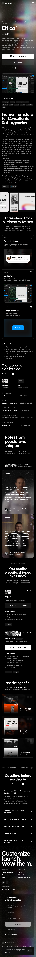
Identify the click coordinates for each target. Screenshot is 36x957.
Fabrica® (22, 552)
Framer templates (7, 872)
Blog (3, 878)
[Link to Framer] (7, 882)
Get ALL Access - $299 (18, 647)
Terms (6, 934)
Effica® (24, 509)
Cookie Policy (7, 952)
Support (4, 875)
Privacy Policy (14, 934)
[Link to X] (3, 882)
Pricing (20, 872)
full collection (20, 688)
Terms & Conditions (24, 878)
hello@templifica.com (8, 889)
